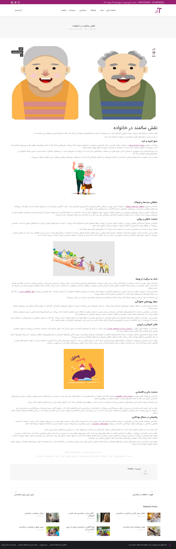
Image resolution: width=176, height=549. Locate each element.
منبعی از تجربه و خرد (137, 145)
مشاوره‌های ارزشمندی (100, 423)
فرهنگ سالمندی (17, 52)
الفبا (21, 49)
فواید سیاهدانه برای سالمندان (134, 527)
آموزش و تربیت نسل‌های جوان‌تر (119, 328)
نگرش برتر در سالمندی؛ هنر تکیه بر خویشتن (81, 514)
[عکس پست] (153, 517)
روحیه (110, 456)
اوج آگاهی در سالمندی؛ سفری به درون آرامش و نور (80, 528)
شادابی (62, 456)
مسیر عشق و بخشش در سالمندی (31, 527)
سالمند (96, 456)
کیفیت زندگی (40, 456)
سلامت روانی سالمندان (72, 456)
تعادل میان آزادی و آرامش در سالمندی (130, 513)
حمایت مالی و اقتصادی (124, 396)
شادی (57, 456)
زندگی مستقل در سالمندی (34, 513)
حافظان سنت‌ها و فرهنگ (135, 206)
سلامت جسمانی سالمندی (86, 456)
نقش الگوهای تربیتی (26, 291)
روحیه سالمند (103, 456)
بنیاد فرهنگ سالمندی (119, 456)
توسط (76, 452)
